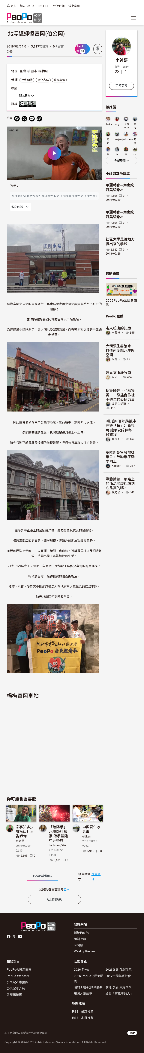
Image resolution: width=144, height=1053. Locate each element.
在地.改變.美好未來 (119, 987)
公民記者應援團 (17, 982)
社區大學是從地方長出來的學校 (120, 241)
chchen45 (129, 139)
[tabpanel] (54, 889)
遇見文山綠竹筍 (118, 372)
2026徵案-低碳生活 (119, 969)
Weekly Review (84, 951)
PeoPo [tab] (42, 876)
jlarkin (109, 124)
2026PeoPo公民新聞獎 (121, 302)
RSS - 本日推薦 (82, 1017)
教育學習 (59, 80)
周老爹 (20, 841)
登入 (13, 6)
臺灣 (23, 71)
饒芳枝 (116, 492)
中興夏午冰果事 (91, 829)
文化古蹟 (43, 80)
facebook (9, 936)
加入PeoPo (27, 6)
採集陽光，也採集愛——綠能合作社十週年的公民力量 (120, 395)
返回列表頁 (54, 899)
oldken (86, 836)
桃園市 (32, 71)
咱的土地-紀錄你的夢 (88, 987)
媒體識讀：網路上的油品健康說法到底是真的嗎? (120, 483)
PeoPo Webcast (18, 976)
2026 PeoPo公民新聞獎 (88, 978)
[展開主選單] (133, 18)
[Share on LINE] (32, 118)
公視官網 (58, 6)
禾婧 (115, 359)
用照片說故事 (83, 993)
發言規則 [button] (96, 876)
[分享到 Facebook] (17, 118)
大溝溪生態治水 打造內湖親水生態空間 (120, 350)
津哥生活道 (119, 404)
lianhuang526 (57, 845)
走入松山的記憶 (118, 327)
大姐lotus (127, 126)
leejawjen (120, 139)
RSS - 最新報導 (82, 1011)
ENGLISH (43, 6)
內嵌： (14, 186)
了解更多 (121, 85)
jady (117, 124)
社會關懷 (27, 80)
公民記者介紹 (16, 988)
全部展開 (120, 160)
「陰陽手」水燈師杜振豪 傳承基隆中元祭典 (58, 833)
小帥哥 (121, 60)
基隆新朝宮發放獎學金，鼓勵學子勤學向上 (120, 457)
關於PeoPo (81, 932)
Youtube (20, 936)
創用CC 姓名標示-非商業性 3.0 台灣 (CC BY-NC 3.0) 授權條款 (28, 104)
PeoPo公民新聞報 (19, 969)
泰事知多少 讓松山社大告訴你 (25, 831)
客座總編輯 (14, 994)
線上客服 (74, 6)
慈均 (135, 126)
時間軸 (78, 945)
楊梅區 (43, 71)
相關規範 (80, 939)
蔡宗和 (116, 439)
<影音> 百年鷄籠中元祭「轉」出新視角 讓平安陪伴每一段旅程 (121, 427)
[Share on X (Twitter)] (24, 118)
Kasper (116, 465)
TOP (132, 1033)
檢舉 (97, 48)
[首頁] (24, 18)
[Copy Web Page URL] (39, 118)
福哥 (115, 377)
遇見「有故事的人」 (119, 993)
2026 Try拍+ (82, 969)
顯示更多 (25, 95)
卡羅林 (116, 332)
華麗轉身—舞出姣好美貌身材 (120, 187)
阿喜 (135, 141)
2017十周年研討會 (118, 976)
